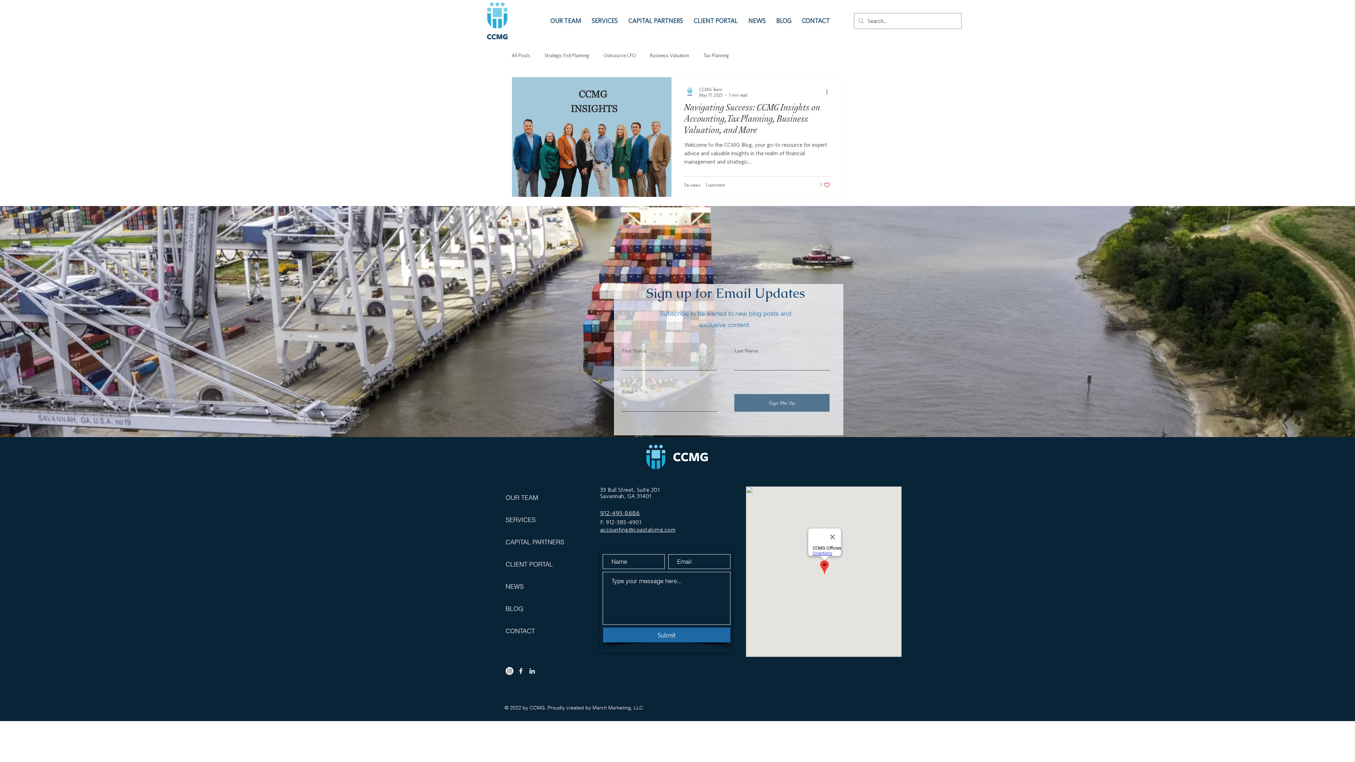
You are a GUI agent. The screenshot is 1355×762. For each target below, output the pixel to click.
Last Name (746, 350)
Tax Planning (716, 55)
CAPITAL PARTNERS (530, 542)
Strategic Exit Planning (566, 55)
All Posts (521, 55)
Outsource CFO (619, 55)
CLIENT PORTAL (529, 564)
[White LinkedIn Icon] (532, 671)
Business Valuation (669, 55)
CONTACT (520, 631)
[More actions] (829, 91)
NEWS (515, 586)
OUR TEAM (522, 498)
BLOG (514, 609)
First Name (634, 350)
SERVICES (521, 520)
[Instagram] (509, 671)
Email (628, 391)
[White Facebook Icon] (521, 671)
